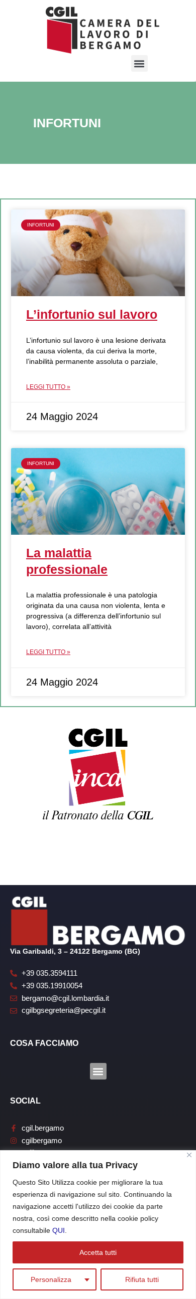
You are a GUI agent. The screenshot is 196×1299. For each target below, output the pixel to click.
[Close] (189, 1155)
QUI (58, 1230)
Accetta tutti (98, 1252)
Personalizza (51, 1279)
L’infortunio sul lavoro (91, 314)
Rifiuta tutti (142, 1279)
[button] (139, 63)
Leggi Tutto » (48, 386)
